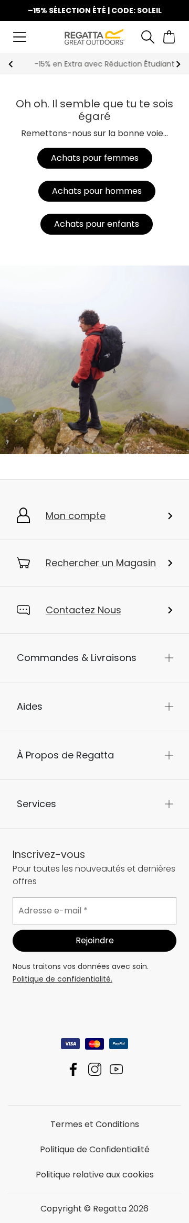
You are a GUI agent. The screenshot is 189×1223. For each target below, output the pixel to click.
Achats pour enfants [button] (96, 224)
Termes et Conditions (94, 1124)
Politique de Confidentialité (95, 1149)
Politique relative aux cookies (95, 1174)
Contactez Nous (83, 609)
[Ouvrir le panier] (169, 36)
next (178, 64)
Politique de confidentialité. (62, 978)
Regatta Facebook (73, 1068)
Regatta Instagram (94, 1068)
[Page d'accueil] (94, 36)
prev (10, 64)
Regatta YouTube (116, 1068)
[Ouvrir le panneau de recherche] (147, 36)
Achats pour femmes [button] (95, 158)
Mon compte (76, 515)
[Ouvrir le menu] (19, 36)
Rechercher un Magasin (101, 562)
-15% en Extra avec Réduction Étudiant (95, 64)
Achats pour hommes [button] (97, 191)
